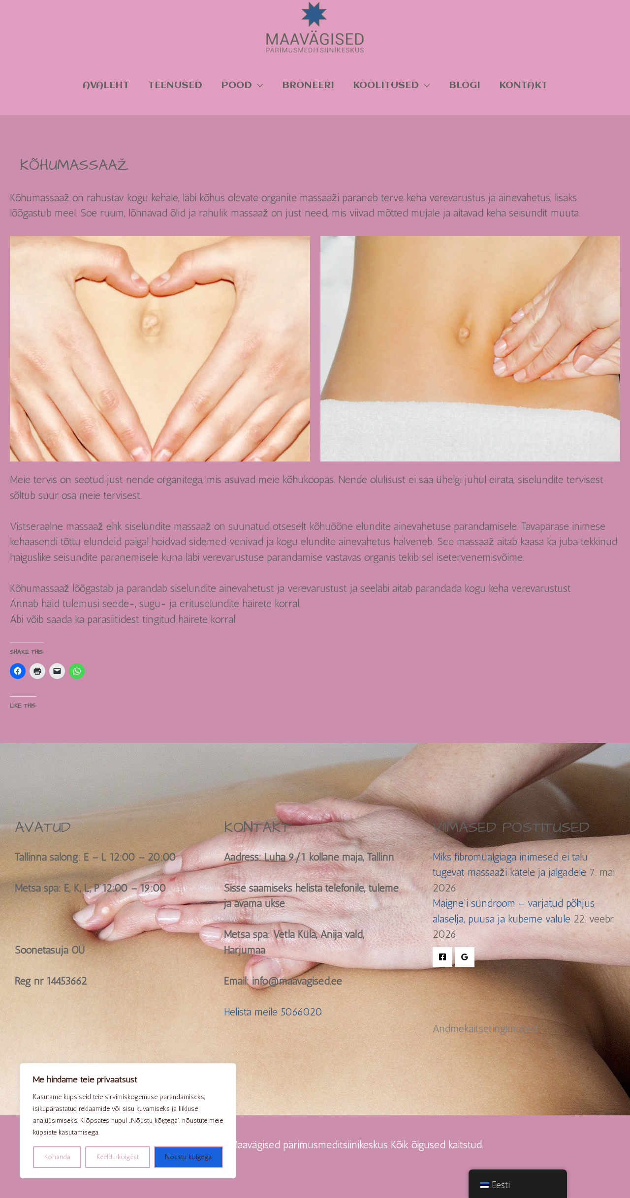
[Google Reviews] (464, 957)
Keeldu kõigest (117, 1157)
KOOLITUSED (386, 85)
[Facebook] (442, 957)
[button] (160, 348)
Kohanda (57, 1157)
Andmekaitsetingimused (485, 1028)
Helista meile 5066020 (273, 1012)
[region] (128, 1120)
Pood (236, 85)
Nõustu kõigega (188, 1157)
